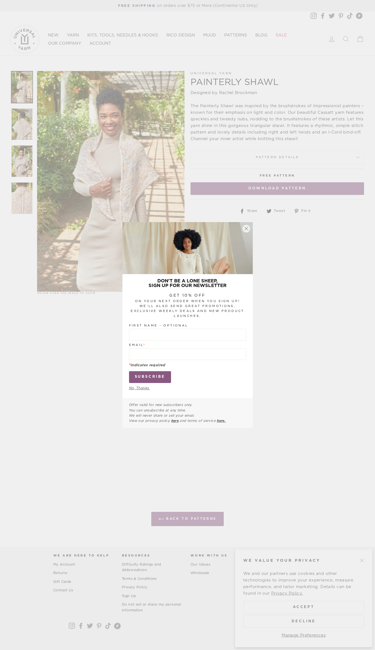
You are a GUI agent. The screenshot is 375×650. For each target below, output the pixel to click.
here (175, 420)
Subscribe (150, 377)
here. (221, 420)
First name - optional (158, 325)
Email (137, 345)
